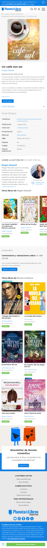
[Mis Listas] (35, 9)
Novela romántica (23, 119)
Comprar (6, 236)
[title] (23, 512)
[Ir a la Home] (2, 14)
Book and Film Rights (23, 502)
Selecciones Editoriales (23, 479)
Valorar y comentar (9, 269)
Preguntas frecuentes (24, 495)
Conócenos (23, 489)
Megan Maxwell (9, 165)
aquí (32, 4)
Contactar (23, 492)
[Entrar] (38, 9)
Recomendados (23, 482)
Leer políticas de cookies (16, 538)
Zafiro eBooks (21, 135)
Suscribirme (23, 465)
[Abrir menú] (43, 9)
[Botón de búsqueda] (31, 9)
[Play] (42, 333)
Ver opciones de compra (25, 544)
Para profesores (23, 505)
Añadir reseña (7, 101)
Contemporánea (22, 128)
